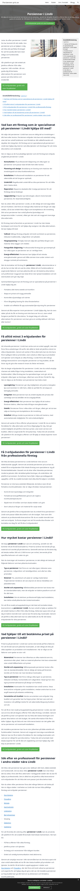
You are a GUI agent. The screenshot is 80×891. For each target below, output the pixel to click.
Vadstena (7, 827)
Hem (47, 2)
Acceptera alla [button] (34, 887)
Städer (53, 2)
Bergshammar (9, 815)
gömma (23, 96)
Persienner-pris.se (10, 2)
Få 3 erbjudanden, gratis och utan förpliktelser (40, 23)
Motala (6, 803)
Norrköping (8, 795)
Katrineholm (9, 807)
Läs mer (56, 884)
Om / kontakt (63, 2)
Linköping (8, 811)
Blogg (72, 2)
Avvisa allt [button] (46, 887)
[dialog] (40, 884)
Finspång (7, 799)
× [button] (78, 879)
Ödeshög (7, 823)
